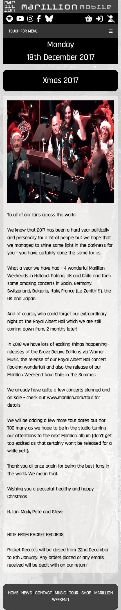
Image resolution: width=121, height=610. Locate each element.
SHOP (86, 593)
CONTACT (43, 593)
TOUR (73, 593)
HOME (13, 593)
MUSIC (60, 593)
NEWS (26, 593)
